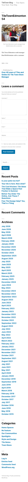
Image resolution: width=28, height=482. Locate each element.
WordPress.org (8, 467)
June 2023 (6, 303)
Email (3, 126)
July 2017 (6, 402)
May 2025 (6, 267)
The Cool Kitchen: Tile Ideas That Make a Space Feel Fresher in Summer (14, 189)
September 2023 (9, 297)
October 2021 (8, 355)
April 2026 (6, 235)
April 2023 (6, 305)
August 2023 (7, 300)
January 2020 (8, 376)
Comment (5, 98)
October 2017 (7, 399)
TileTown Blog (7, 3)
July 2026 (6, 226)
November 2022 (9, 317)
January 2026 (8, 244)
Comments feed (9, 464)
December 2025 (9, 247)
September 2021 (9, 358)
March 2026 (7, 238)
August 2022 (7, 326)
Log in (4, 458)
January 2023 (8, 311)
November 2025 (9, 250)
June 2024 (6, 285)
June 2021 (6, 367)
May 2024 (6, 288)
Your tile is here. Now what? (13, 184)
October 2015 (8, 414)
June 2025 (6, 264)
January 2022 (8, 347)
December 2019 (9, 379)
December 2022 (9, 314)
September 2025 (9, 256)
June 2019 (6, 385)
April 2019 (6, 388)
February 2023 (8, 308)
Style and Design (9, 439)
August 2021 (7, 361)
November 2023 (9, 294)
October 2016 (8, 405)
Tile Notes (6, 442)
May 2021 (6, 370)
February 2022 (8, 344)
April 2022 (6, 338)
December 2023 (9, 291)
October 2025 (8, 253)
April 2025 (6, 270)
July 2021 (6, 364)
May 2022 (6, 335)
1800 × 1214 (5, 63)
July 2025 (6, 261)
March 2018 (7, 390)
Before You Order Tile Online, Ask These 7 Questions (11, 196)
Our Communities (9, 433)
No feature (6, 430)
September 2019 (9, 382)
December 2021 (9, 349)
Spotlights (6, 436)
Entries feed (7, 461)
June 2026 (6, 229)
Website (4, 135)
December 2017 (8, 396)
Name (4, 118)
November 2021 (9, 352)
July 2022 (6, 329)
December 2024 (9, 282)
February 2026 (8, 241)
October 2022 (8, 320)
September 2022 (9, 323)
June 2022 (6, 332)
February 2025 (8, 276)
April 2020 (6, 373)
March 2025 (7, 273)
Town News (7, 445)
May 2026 (6, 232)
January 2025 (8, 279)
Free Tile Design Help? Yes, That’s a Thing (13, 202)
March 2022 (7, 341)
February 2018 (8, 393)
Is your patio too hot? (11, 181)
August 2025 (7, 258)
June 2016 (6, 408)
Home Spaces (8, 427)
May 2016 (6, 411)
